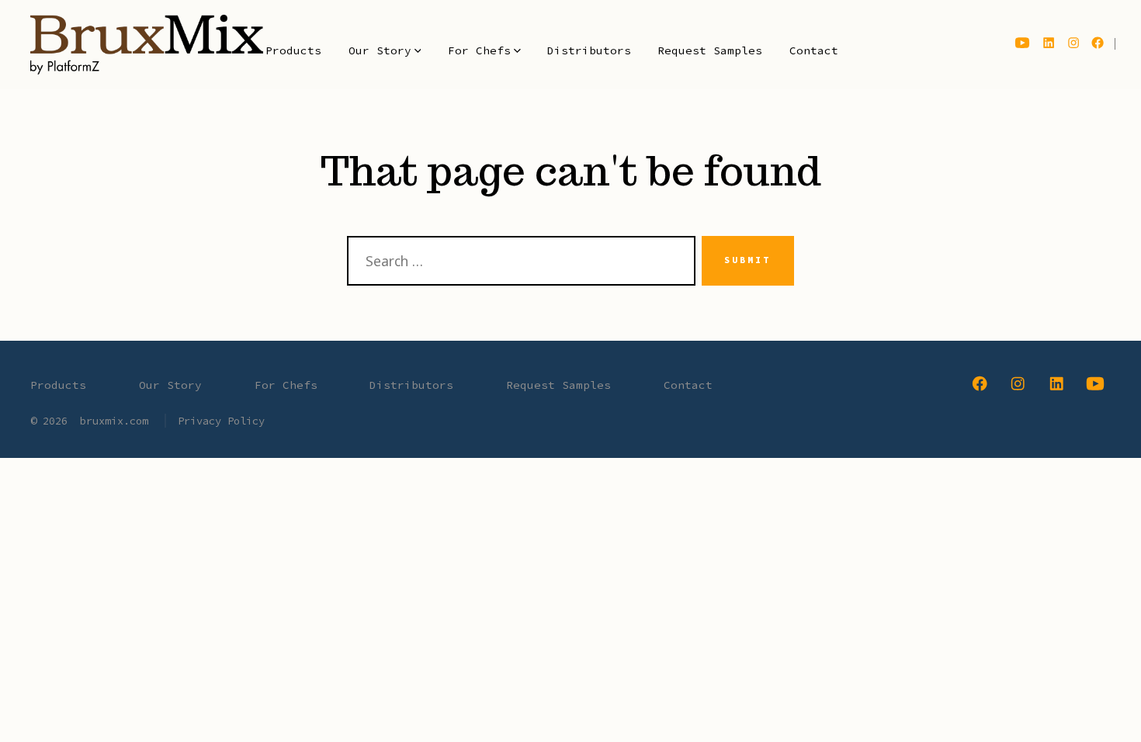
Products (293, 50)
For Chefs (479, 50)
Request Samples (709, 50)
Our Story (380, 50)
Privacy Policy (221, 421)
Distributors (589, 50)
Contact (813, 50)
